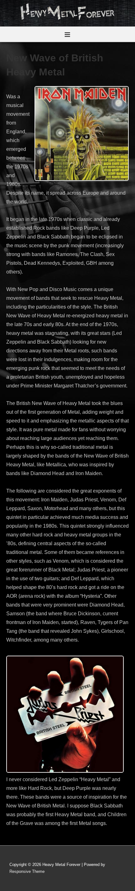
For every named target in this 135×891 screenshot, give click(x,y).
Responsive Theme (27, 871)
